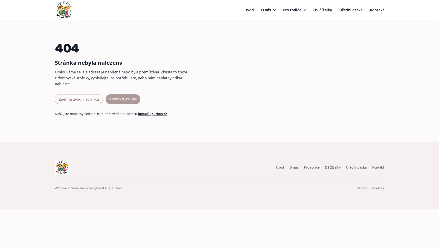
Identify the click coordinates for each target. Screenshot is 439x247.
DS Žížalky (322, 10)
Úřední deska (351, 10)
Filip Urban (113, 188)
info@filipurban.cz (152, 114)
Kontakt (377, 10)
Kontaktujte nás (123, 99)
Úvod (249, 10)
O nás (266, 10)
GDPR (362, 188)
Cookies (378, 188)
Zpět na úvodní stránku (79, 99)
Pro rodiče (292, 10)
